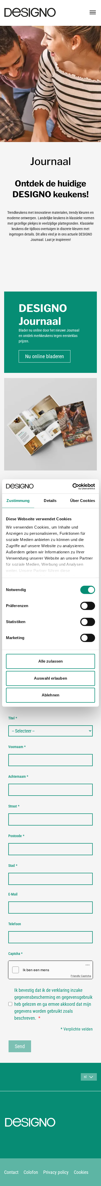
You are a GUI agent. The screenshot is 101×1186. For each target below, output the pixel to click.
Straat (13, 806)
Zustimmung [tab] (18, 500)
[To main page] (30, 12)
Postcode (16, 836)
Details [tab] (50, 500)
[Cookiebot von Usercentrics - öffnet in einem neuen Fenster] (72, 486)
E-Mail (12, 894)
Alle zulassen (50, 661)
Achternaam (18, 776)
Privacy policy (56, 1172)
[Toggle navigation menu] (93, 12)
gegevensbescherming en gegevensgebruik (53, 997)
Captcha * (15, 954)
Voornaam (17, 747)
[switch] (87, 606)
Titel (12, 718)
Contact (11, 1172)
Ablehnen (50, 695)
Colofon (31, 1172)
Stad (12, 865)
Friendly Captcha (81, 975)
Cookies (81, 1172)
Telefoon (14, 924)
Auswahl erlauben (50, 678)
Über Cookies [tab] (82, 500)
